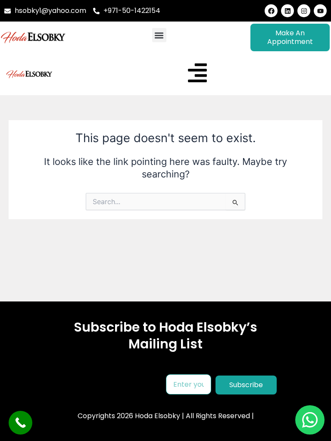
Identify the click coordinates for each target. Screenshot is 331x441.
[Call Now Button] (20, 423)
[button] (159, 35)
